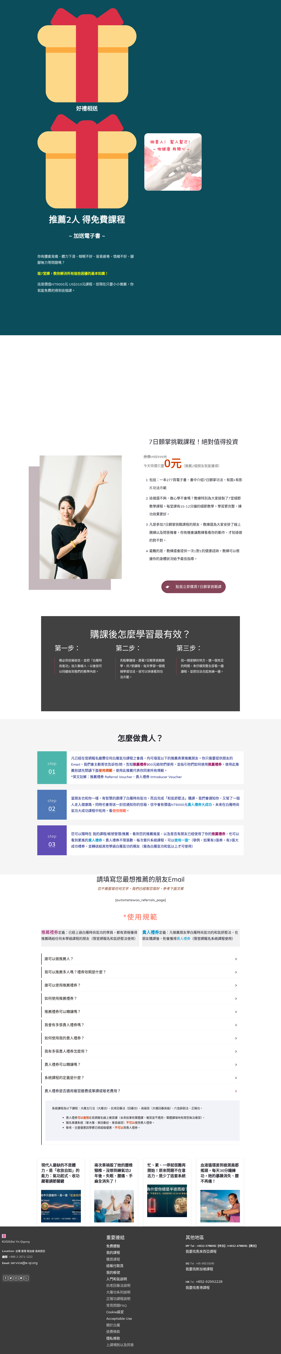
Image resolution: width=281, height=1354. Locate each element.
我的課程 (113, 1252)
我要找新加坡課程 (199, 1269)
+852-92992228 (209, 1281)
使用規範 (119, 811)
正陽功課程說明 (118, 1299)
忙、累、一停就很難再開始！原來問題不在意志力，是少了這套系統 (166, 1170)
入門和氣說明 (116, 1279)
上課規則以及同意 (120, 1345)
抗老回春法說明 (118, 1285)
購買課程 (113, 1259)
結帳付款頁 (114, 1266)
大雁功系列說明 (118, 1292)
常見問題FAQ (116, 1305)
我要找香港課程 (198, 1287)
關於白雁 (113, 1325)
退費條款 (113, 1331)
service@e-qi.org (24, 1263)
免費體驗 (113, 1246)
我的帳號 (113, 1272)
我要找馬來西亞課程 (201, 1251)
